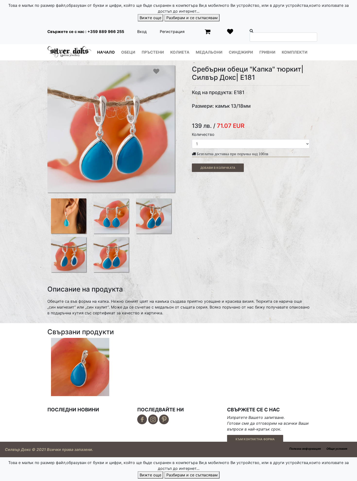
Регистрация (172, 31)
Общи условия (336, 448)
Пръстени (153, 52)
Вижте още (150, 17)
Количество (203, 134)
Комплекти (294, 52)
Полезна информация (305, 448)
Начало (106, 52)
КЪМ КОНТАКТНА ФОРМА (255, 439)
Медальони (209, 52)
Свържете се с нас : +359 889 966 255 (85, 31)
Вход (142, 31)
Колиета (179, 52)
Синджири (241, 52)
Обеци (128, 52)
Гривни (267, 52)
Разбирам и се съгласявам (192, 17)
